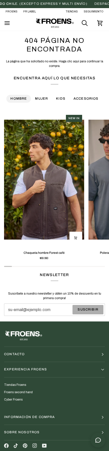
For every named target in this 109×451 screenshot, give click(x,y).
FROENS (11, 11)
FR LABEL (29, 11)
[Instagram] (34, 445)
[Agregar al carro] (75, 238)
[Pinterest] (25, 445)
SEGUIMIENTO (93, 11)
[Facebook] (6, 445)
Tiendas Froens (15, 385)
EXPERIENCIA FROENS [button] (25, 369)
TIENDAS (72, 11)
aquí (76, 61)
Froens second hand (18, 392)
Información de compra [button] (29, 417)
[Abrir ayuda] (98, 440)
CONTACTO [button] (14, 354)
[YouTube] (44, 445)
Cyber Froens (13, 399)
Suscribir (88, 309)
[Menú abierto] (11, 23)
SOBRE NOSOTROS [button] (22, 432)
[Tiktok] (16, 445)
